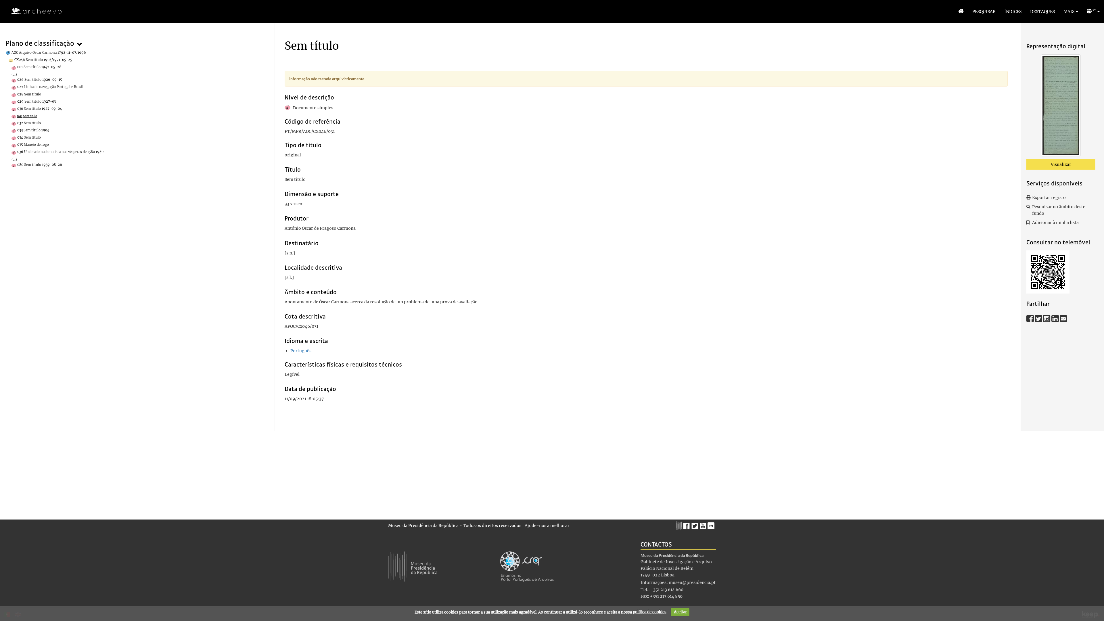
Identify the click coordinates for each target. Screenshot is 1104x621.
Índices (1012, 11)
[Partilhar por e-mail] (1063, 318)
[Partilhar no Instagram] (1047, 318)
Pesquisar (984, 11)
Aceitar (680, 612)
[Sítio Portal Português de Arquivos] (527, 566)
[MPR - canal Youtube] (704, 524)
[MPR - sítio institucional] (679, 525)
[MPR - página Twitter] (695, 524)
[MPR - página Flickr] (712, 524)
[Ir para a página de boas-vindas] (961, 11)
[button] (1070, 11)
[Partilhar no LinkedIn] (1055, 318)
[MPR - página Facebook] (687, 524)
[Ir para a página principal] (33, 11)
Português (300, 350)
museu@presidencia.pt (692, 582)
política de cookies (649, 612)
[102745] (1061, 106)
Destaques (1042, 11)
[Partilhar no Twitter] (1039, 318)
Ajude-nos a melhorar (547, 525)
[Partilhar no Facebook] (1030, 318)
